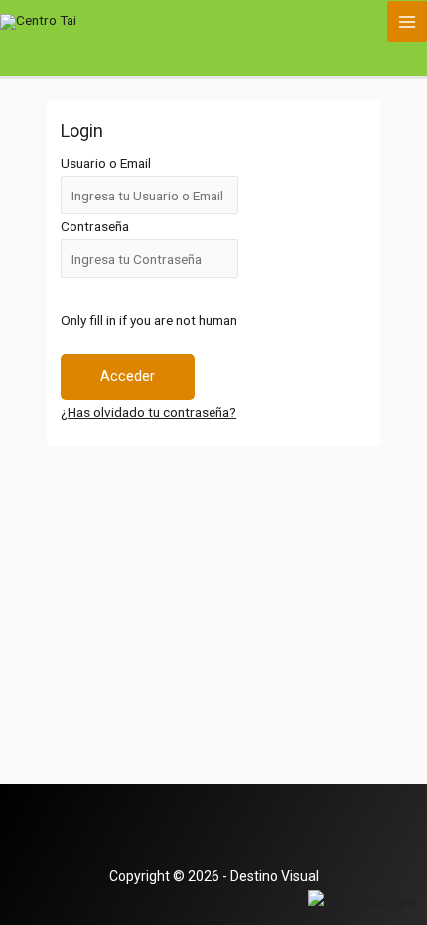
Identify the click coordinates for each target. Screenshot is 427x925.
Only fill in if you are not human (149, 320)
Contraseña (95, 226)
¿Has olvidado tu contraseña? (148, 412)
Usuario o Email (106, 163)
